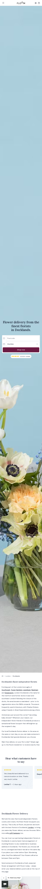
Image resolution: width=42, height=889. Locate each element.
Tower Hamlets (16, 690)
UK (2, 676)
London (8, 676)
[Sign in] (36, 3)
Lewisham (27, 690)
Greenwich (9, 693)
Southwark (6, 690)
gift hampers (15, 833)
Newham (34, 690)
